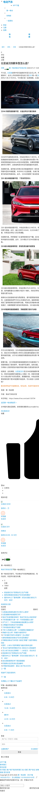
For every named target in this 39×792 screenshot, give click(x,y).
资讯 (8, 47)
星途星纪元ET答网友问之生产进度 (14, 653)
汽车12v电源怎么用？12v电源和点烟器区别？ (18, 630)
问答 (14, 47)
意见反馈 (3, 767)
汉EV (30, 75)
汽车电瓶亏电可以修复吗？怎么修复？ (16, 635)
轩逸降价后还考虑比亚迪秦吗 (12, 663)
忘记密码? (34, 749)
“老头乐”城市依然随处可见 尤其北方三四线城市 (19, 648)
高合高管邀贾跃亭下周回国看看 (13, 661)
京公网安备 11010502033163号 (23, 777)
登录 (19, 752)
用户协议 (32, 770)
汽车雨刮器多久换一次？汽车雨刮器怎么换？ (18, 620)
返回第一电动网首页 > (9, 403)
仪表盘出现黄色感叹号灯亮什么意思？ (16, 612)
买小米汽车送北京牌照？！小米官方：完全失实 (19, 650)
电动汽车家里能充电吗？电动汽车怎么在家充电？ (20, 617)
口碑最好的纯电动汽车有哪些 (12, 625)
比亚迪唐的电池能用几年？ (12, 614)
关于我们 (3, 770)
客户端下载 (11, 770)
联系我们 (3, 764)
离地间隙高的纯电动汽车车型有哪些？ (16, 638)
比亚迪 (9, 73)
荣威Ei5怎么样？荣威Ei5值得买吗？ (15, 632)
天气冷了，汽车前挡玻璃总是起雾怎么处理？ (18, 622)
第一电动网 (22, 775)
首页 (3, 47)
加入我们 (25, 770)
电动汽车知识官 (18, 68)
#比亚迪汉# (5, 411)
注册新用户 (5, 749)
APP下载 (16, 5)
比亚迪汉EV (19, 371)
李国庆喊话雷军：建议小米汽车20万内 (17, 666)
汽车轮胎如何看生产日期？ (12, 627)
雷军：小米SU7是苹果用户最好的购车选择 (17, 645)
